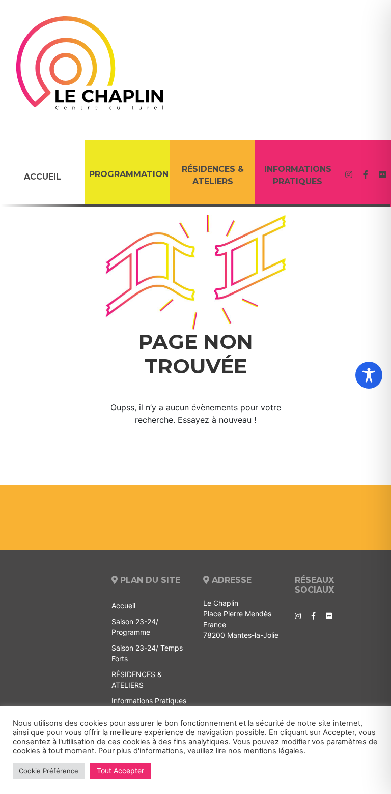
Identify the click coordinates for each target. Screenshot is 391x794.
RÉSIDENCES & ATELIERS (213, 175)
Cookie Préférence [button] (48, 771)
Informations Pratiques (297, 175)
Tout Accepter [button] (120, 770)
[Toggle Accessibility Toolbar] (368, 375)
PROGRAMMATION (129, 174)
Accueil (42, 177)
